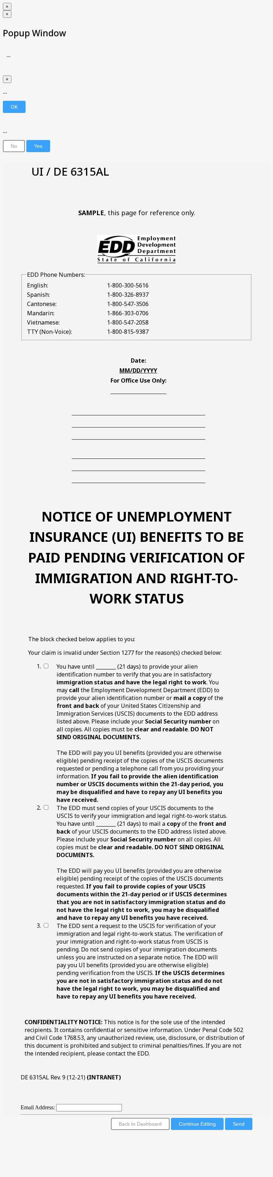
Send (239, 1124)
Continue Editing (197, 1124)
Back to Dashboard (140, 1124)
